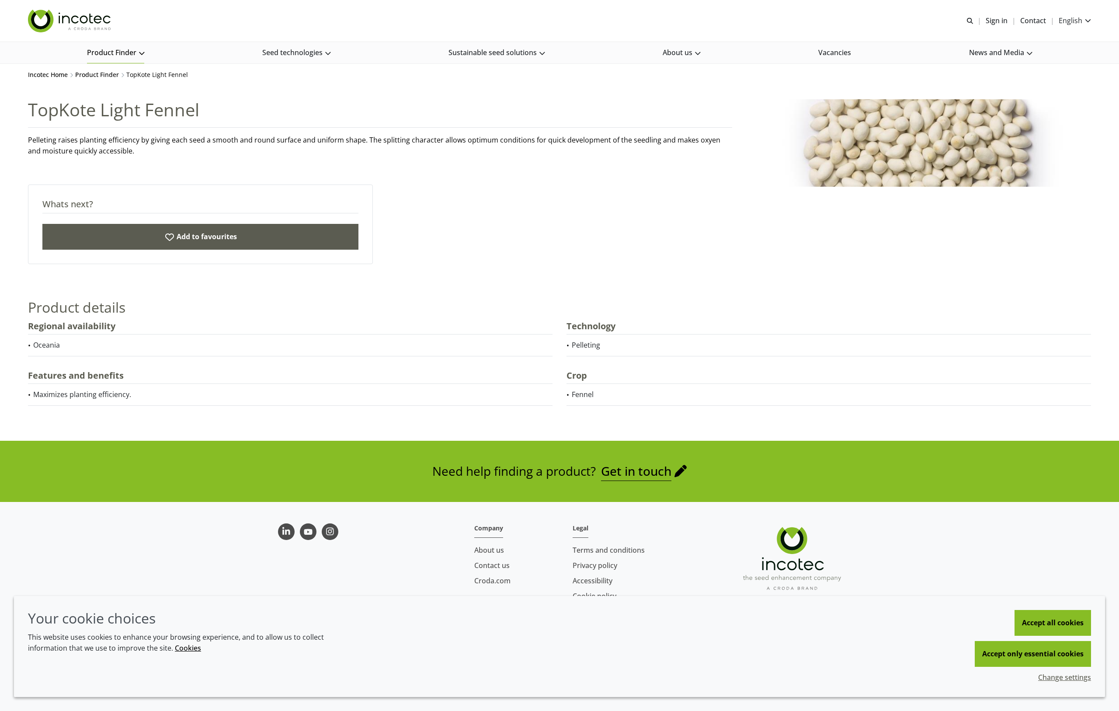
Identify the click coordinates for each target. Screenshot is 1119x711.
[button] (115, 52)
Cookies (188, 648)
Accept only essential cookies (1033, 654)
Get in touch (636, 471)
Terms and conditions (609, 550)
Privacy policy (595, 565)
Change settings (1064, 677)
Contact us (492, 565)
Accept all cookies (1053, 622)
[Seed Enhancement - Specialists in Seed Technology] (70, 21)
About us (489, 550)
